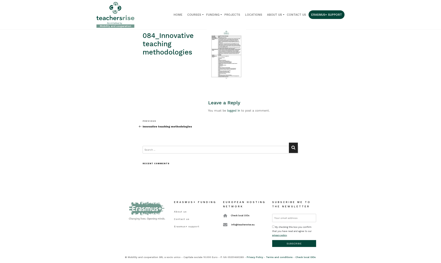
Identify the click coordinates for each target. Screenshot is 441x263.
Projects (232, 14)
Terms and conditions (279, 257)
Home (177, 14)
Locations (253, 14)
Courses (194, 14)
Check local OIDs (240, 215)
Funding (212, 14)
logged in (233, 110)
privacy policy (279, 235)
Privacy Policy (255, 257)
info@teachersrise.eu (243, 224)
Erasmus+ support (326, 14)
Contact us (296, 14)
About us (274, 14)
